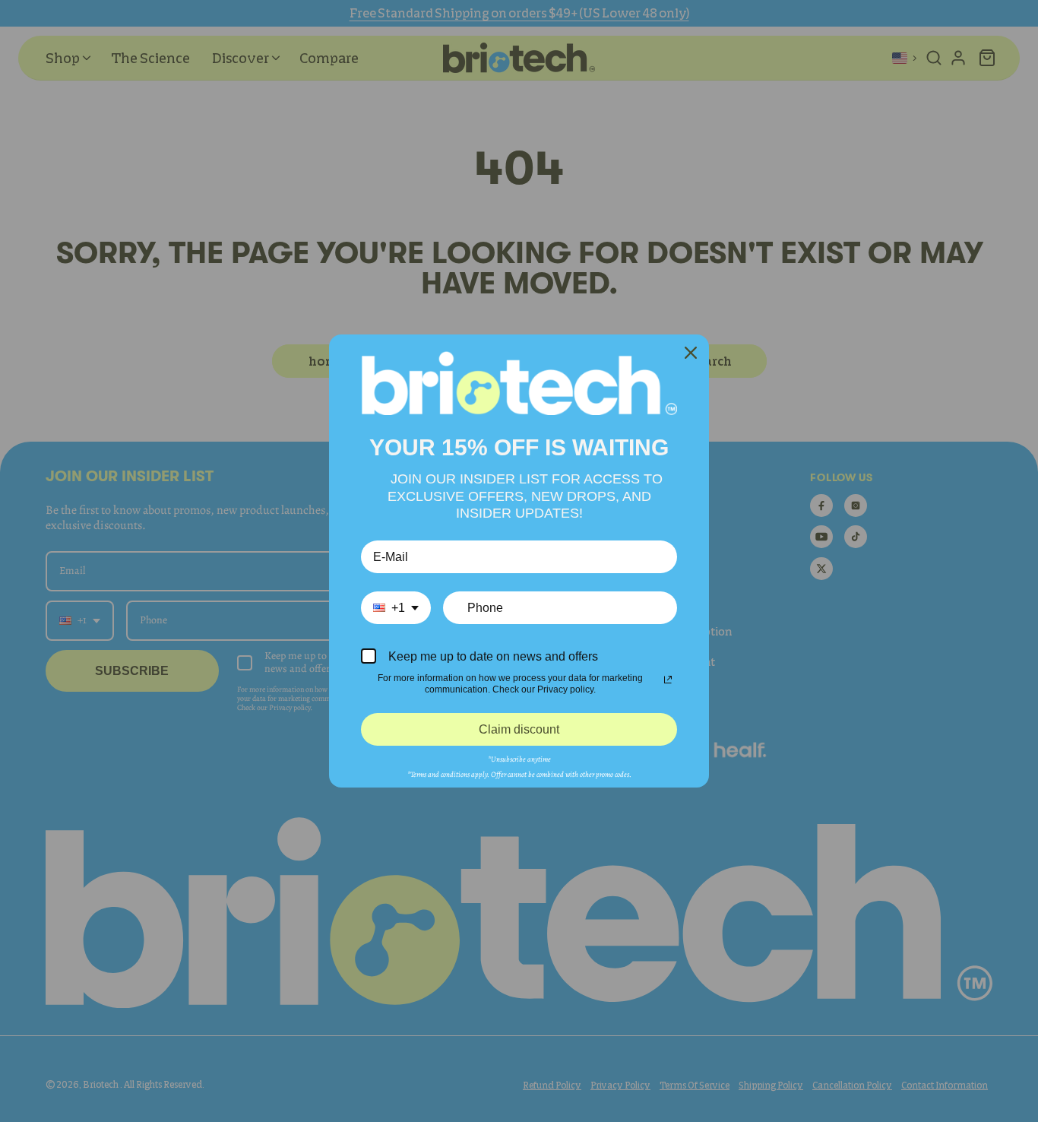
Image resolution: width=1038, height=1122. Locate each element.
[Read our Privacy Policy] (668, 679)
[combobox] (396, 607)
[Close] (690, 352)
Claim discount (519, 729)
